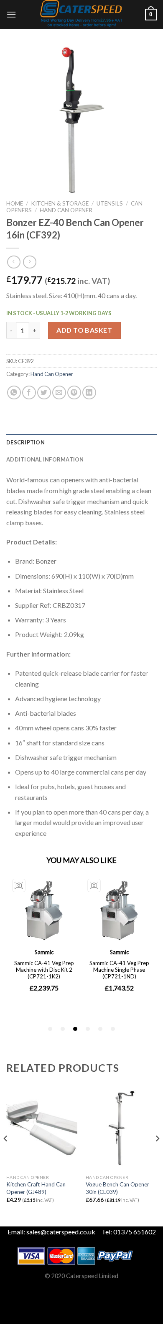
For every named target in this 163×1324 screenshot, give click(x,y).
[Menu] (11, 14)
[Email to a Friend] (59, 392)
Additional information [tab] (45, 459)
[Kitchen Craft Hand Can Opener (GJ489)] (41, 1128)
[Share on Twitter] (44, 392)
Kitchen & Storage (60, 203)
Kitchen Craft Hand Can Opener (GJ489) (36, 1188)
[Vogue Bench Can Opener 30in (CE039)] (121, 1128)
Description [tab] (25, 442)
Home (14, 203)
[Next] (157, 1155)
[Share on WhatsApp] (14, 392)
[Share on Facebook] (29, 392)
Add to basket (84, 330)
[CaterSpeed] (81, 14)
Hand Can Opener (66, 210)
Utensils (110, 203)
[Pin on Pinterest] (74, 392)
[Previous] (6, 1155)
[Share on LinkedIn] (89, 392)
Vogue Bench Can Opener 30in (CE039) (117, 1188)
